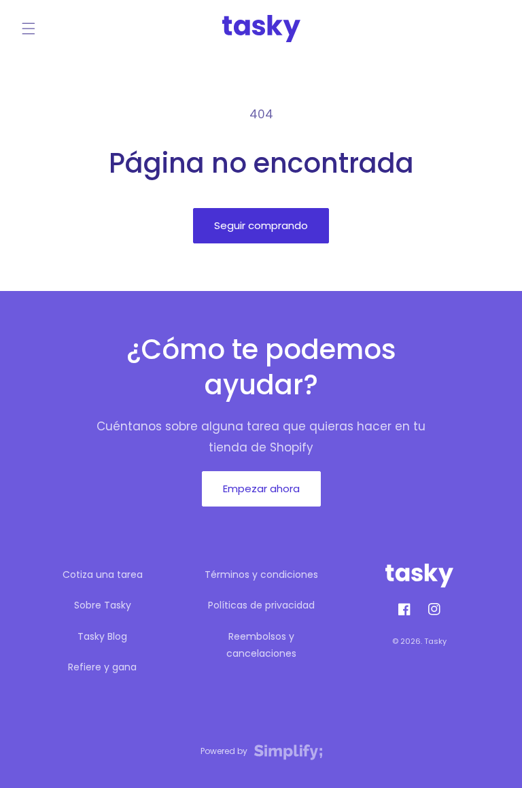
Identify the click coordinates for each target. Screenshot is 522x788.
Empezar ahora (261, 488)
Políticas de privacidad (261, 605)
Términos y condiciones (261, 574)
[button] (29, 29)
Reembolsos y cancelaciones (261, 645)
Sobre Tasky (102, 605)
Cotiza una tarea (103, 574)
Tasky (435, 641)
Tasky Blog (102, 636)
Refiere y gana (102, 667)
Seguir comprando (261, 225)
